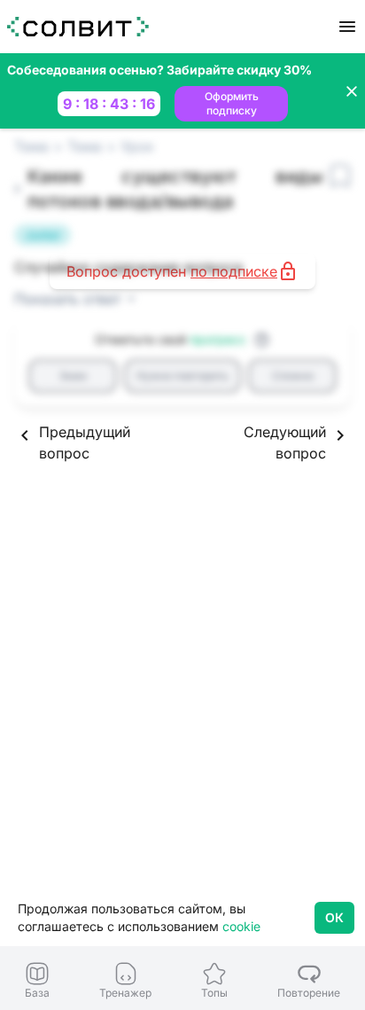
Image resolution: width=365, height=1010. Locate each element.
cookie (241, 926)
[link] (37, 980)
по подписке (233, 271)
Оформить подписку (232, 103)
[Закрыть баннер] (352, 91)
